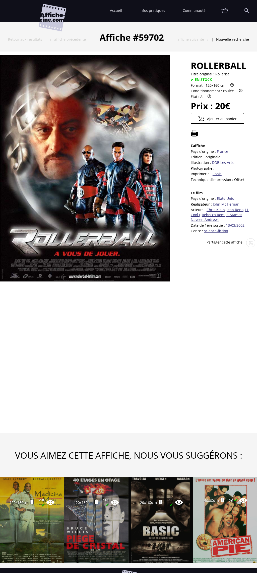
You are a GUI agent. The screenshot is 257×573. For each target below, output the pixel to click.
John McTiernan (226, 204)
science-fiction (216, 230)
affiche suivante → (193, 39)
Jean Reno (235, 209)
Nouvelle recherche (232, 39)
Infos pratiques (152, 10)
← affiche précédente (68, 39)
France (222, 151)
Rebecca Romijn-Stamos (222, 214)
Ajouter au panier (221, 118)
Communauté (194, 10)
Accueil (116, 10)
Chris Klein (216, 209)
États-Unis (225, 198)
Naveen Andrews (205, 219)
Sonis (217, 173)
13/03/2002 (235, 225)
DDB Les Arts (223, 162)
